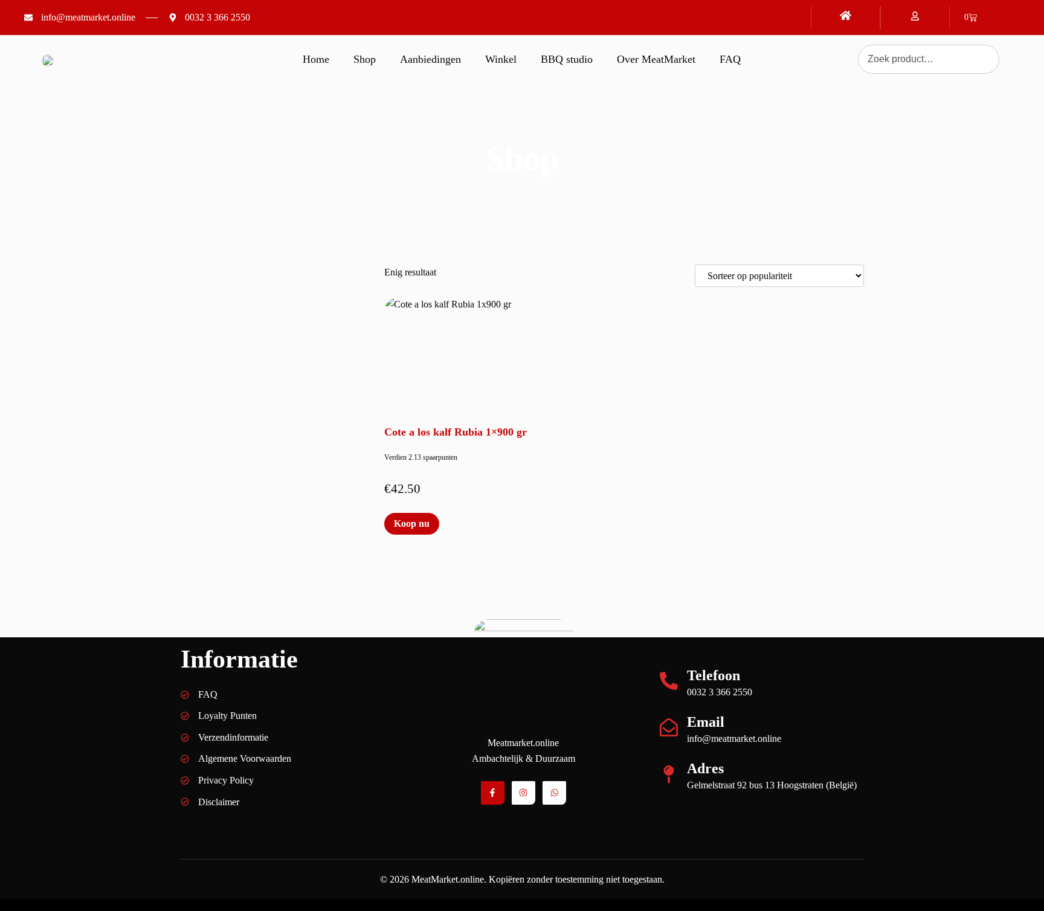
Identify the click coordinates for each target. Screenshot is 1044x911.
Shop (364, 59)
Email (705, 722)
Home (316, 59)
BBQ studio (567, 59)
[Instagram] (523, 793)
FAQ (730, 59)
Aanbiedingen (430, 59)
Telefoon (713, 675)
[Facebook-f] (492, 793)
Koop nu (412, 523)
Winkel (501, 59)
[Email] (669, 727)
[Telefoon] (669, 681)
